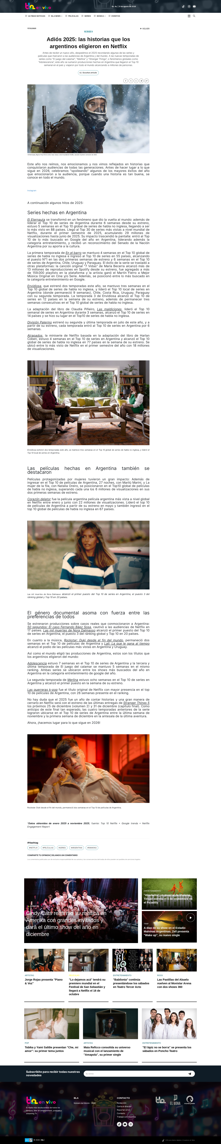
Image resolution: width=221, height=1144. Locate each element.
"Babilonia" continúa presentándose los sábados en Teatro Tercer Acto (131, 983)
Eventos (116, 16)
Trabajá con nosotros (126, 1117)
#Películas (48, 848)
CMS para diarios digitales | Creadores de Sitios (180, 1140)
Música (100, 16)
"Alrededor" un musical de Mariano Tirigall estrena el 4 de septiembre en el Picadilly (168, 898)
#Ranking (92, 848)
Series (87, 16)
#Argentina (76, 848)
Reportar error (123, 1110)
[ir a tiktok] (183, 6)
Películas (73, 16)
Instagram (31, 190)
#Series (62, 848)
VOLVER (146, 28)
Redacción (121, 1103)
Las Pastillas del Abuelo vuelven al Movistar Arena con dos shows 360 (174, 983)
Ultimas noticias (36, 16)
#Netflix (33, 848)
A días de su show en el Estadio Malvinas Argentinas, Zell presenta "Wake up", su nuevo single (166, 931)
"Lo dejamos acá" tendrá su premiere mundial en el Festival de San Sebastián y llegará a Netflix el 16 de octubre (87, 987)
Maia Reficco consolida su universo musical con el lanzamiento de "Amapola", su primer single (107, 1051)
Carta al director (124, 1106)
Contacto (121, 1113)
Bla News (56, 16)
